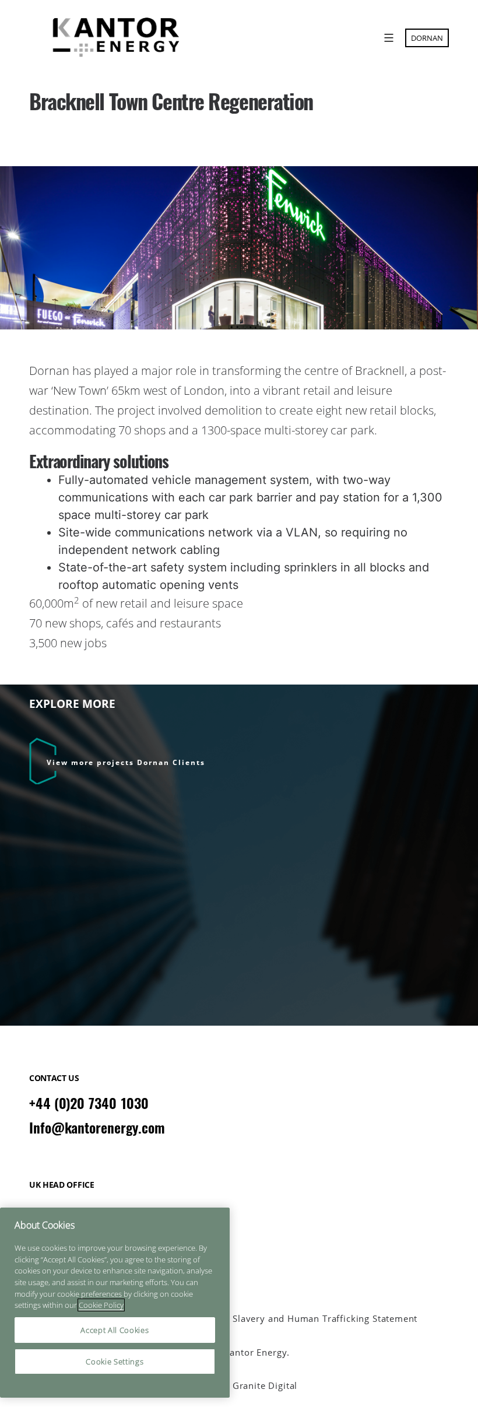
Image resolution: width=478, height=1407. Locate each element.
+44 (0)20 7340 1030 (89, 1103)
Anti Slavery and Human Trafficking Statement (314, 1318)
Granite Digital (265, 1385)
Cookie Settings (114, 1361)
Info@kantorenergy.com (97, 1127)
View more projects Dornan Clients (126, 762)
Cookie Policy (101, 1305)
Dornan (427, 38)
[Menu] (387, 38)
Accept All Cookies (114, 1330)
